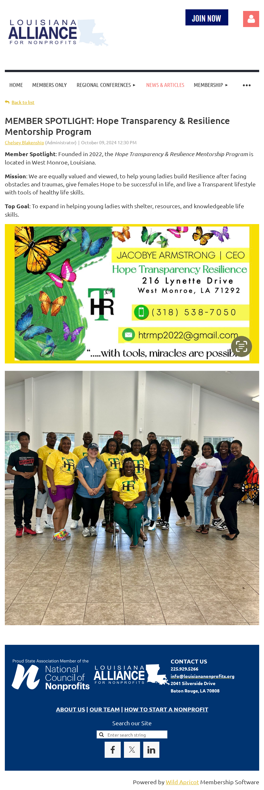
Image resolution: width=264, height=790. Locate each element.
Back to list (23, 102)
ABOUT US (70, 709)
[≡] (246, 85)
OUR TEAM (105, 709)
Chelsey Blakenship (24, 142)
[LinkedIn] (151, 750)
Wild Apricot (182, 781)
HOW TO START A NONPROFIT (166, 709)
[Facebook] (113, 750)
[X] (132, 750)
